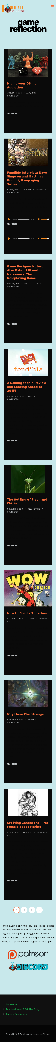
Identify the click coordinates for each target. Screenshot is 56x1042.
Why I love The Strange (25, 714)
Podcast (27, 190)
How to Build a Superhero (27, 613)
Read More (12, 114)
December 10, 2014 (15, 396)
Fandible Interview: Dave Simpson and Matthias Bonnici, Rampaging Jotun (27, 178)
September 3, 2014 (15, 719)
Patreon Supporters (16, 1014)
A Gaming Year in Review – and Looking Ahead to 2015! (28, 387)
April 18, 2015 (13, 284)
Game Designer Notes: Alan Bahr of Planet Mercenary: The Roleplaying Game (25, 272)
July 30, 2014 (12, 832)
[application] (28, 219)
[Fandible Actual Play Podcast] (13, 8)
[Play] (8, 219)
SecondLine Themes (41, 1034)
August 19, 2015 (14, 93)
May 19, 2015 (12, 190)
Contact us (11, 1004)
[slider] (45, 221)
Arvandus (31, 93)
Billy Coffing (34, 509)
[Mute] (39, 219)
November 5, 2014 (15, 509)
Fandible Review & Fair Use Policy (23, 1009)
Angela (31, 396)
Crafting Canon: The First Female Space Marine (28, 825)
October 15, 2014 (15, 619)
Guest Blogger (31, 284)
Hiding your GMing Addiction (22, 85)
